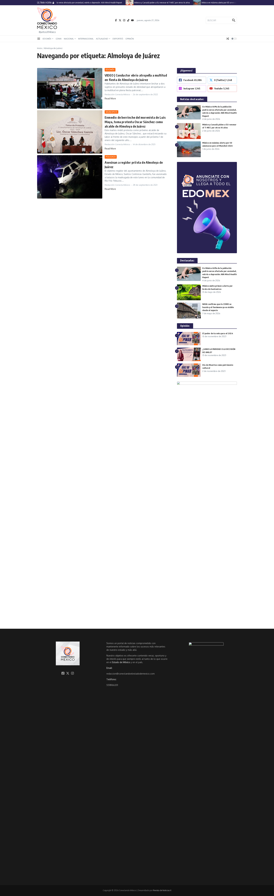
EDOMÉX (47, 38)
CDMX (59, 38)
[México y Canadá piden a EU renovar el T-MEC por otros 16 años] (122, 2)
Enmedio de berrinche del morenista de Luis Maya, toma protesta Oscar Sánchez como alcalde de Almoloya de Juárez (135, 121)
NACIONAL (69, 38)
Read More (110, 98)
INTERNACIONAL (86, 38)
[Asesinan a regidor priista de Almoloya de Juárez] (69, 177)
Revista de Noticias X (162, 890)
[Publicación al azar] (227, 38)
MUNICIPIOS (111, 112)
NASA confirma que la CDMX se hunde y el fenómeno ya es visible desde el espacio (218, 307)
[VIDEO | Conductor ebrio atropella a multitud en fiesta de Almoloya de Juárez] (69, 88)
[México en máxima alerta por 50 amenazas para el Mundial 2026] (190, 2)
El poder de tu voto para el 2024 (217, 333)
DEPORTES (118, 38)
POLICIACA (111, 156)
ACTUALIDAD (102, 38)
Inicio (39, 48)
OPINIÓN (129, 38)
